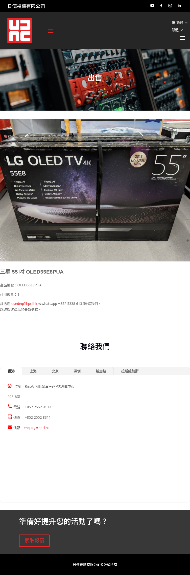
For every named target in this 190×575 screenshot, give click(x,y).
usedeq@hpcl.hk (24, 303)
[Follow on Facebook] (161, 5)
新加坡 (101, 371)
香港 (11, 371)
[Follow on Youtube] (152, 5)
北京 (55, 371)
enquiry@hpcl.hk (36, 427)
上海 (33, 371)
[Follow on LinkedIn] (179, 5)
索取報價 (34, 540)
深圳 (77, 371)
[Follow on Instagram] (170, 5)
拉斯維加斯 (130, 371)
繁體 (179, 23)
